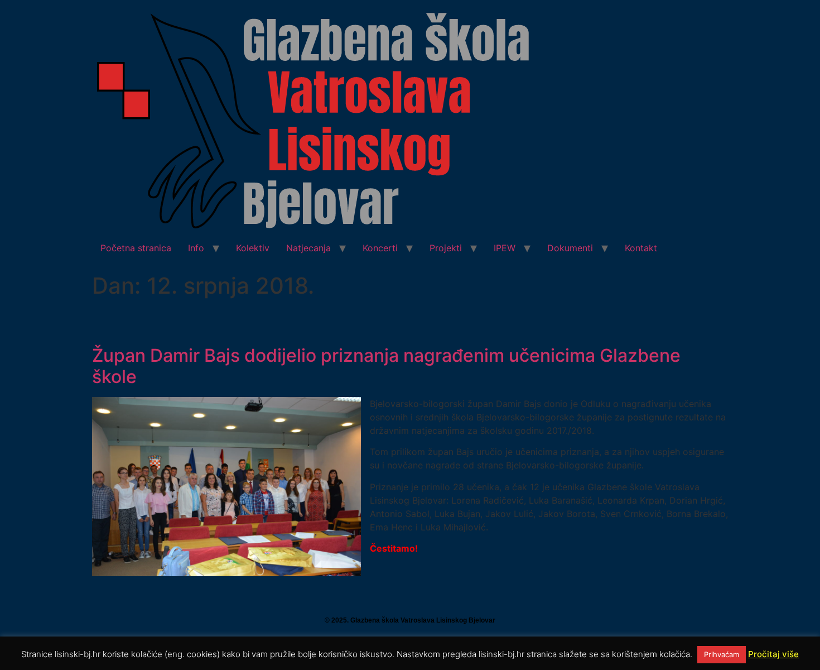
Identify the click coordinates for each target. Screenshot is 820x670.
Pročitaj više (773, 654)
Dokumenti (570, 247)
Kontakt (641, 247)
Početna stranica (135, 247)
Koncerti (380, 247)
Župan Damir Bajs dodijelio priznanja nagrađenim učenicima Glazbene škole (386, 365)
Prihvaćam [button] (721, 654)
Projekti (446, 247)
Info (196, 247)
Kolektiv (252, 247)
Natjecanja (308, 247)
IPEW (504, 247)
